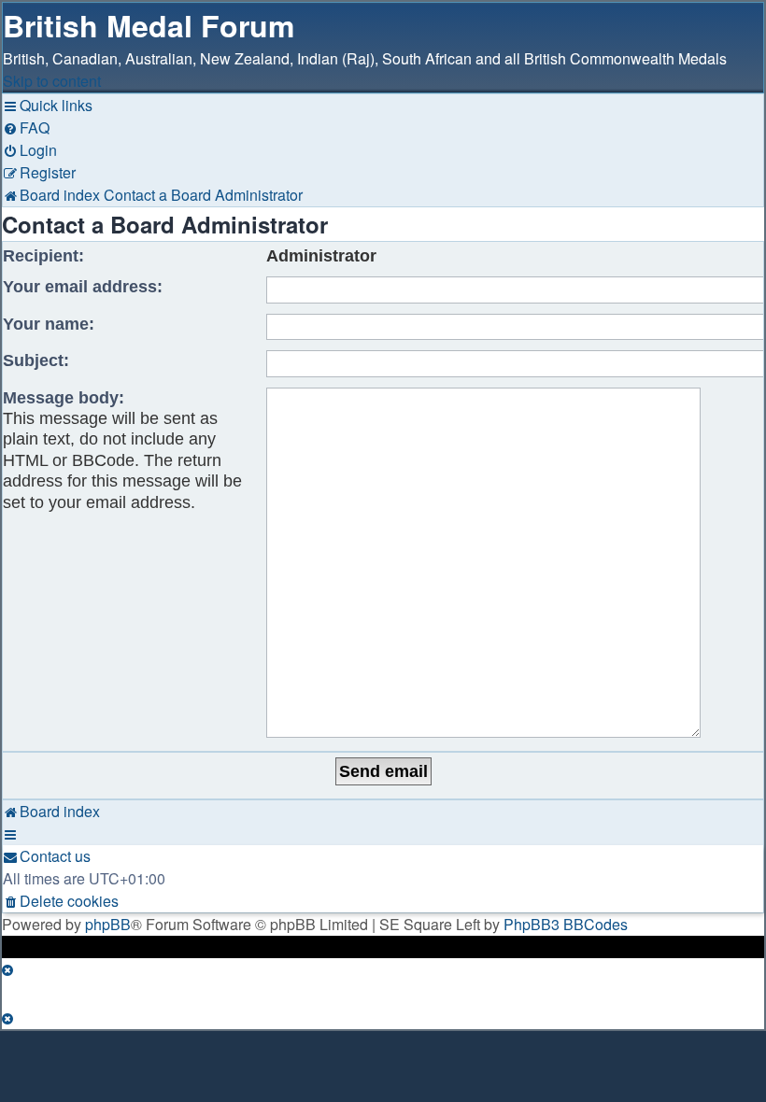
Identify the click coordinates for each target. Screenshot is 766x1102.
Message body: (63, 398)
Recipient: (43, 256)
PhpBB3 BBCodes (566, 924)
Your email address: (83, 286)
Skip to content (52, 81)
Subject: (36, 360)
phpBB (108, 924)
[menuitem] (26, 127)
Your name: (48, 324)
